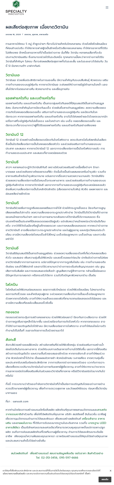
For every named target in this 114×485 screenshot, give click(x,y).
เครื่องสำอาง (89, 419)
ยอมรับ (105, 479)
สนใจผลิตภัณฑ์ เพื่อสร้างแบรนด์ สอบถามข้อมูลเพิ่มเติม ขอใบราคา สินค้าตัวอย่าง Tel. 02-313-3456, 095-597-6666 (57, 455)
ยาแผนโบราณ (24, 423)
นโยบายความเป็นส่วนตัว (14, 473)
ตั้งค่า (87, 473)
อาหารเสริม (43, 34)
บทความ (27, 34)
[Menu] (107, 7)
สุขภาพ (35, 34)
